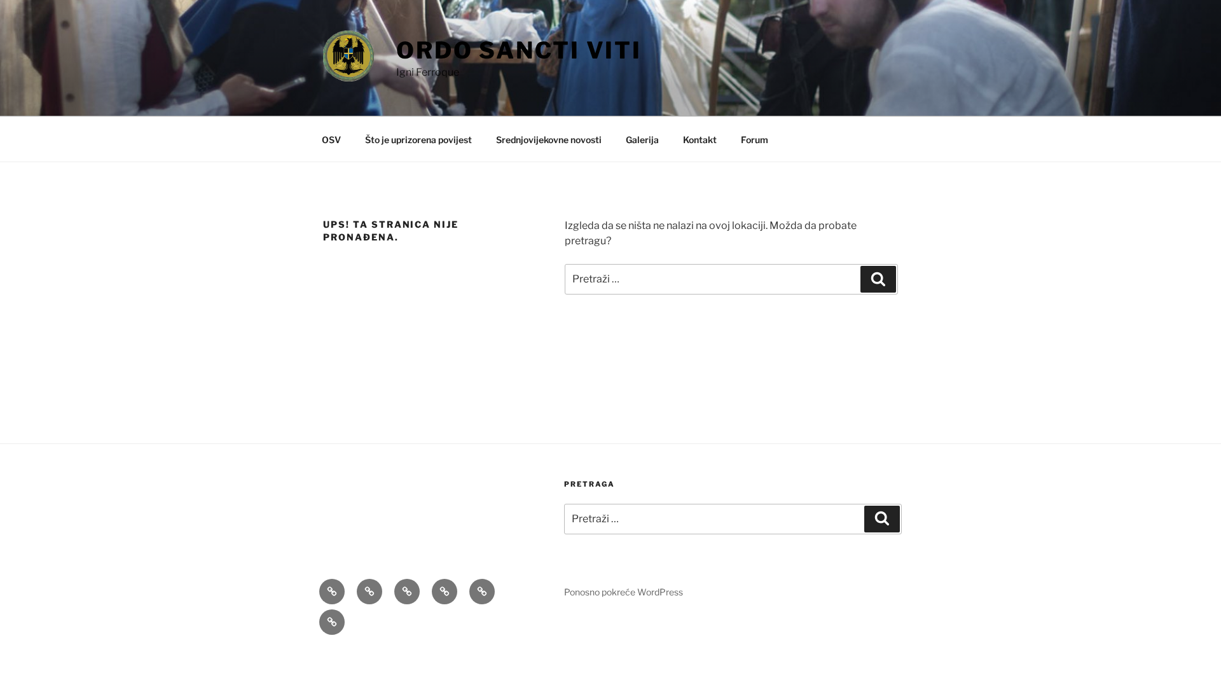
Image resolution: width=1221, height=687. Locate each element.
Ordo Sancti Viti (519, 50)
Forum (754, 139)
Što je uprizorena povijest (418, 139)
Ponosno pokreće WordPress (623, 591)
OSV (331, 139)
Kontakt (700, 139)
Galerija (642, 139)
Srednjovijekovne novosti (549, 139)
